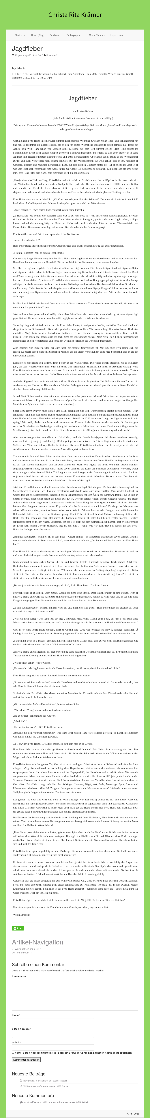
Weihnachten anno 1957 (26, 949)
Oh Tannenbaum (22, 952)
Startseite (20, 35)
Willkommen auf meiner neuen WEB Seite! (45, 1086)
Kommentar (19, 976)
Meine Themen (97, 35)
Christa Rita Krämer (75, 14)
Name (15, 1015)
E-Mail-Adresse (21, 1028)
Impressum (116, 35)
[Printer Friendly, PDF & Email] (18, 928)
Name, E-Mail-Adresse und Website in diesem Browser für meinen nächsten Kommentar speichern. (73, 1052)
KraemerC (51, 55)
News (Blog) (37, 35)
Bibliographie (74, 35)
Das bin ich (55, 35)
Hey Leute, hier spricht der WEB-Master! (45, 1080)
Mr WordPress (31, 1102)
